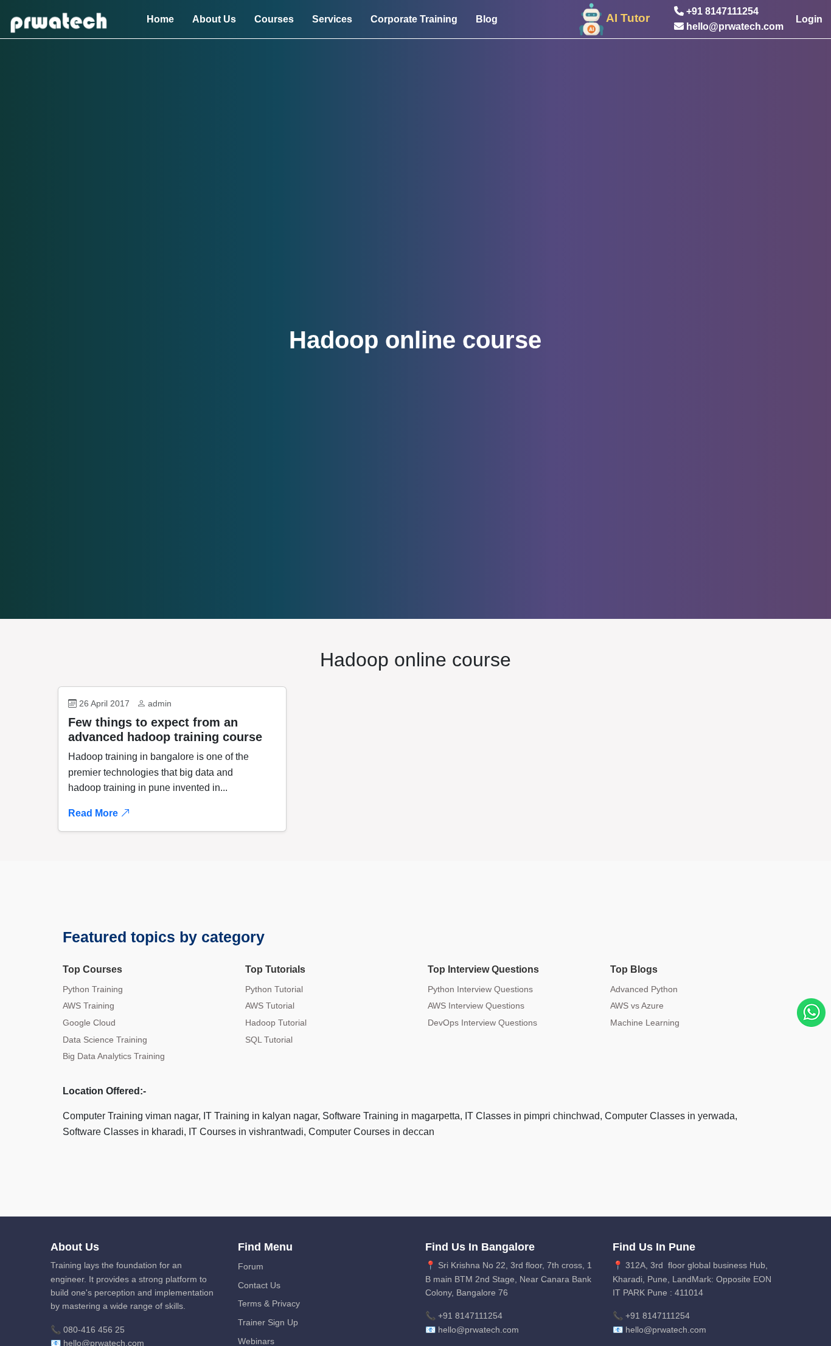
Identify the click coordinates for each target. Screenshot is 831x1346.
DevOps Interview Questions (482, 1022)
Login (809, 19)
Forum (250, 1266)
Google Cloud (89, 1022)
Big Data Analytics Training (114, 1056)
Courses (274, 19)
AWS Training (88, 1005)
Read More (94, 813)
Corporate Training (413, 19)
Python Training (93, 989)
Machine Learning (645, 1022)
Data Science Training (105, 1039)
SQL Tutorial (269, 1039)
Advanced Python (644, 989)
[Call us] (811, 1012)
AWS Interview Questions (476, 1005)
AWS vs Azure (637, 1005)
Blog (487, 19)
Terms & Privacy (269, 1303)
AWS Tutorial (269, 1005)
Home (160, 19)
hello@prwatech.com (734, 26)
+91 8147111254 (721, 11)
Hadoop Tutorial (276, 1022)
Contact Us (259, 1285)
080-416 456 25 (94, 1329)
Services (332, 19)
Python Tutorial (274, 989)
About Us (214, 19)
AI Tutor (628, 18)
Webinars (256, 1341)
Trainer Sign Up (268, 1322)
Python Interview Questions (480, 989)
